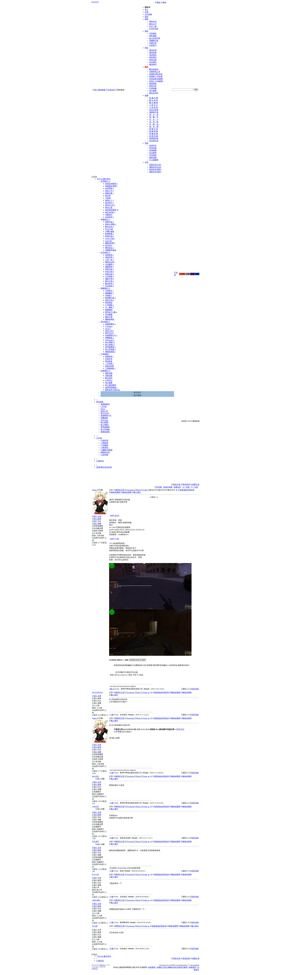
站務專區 (105, 371)
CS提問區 (104, 455)
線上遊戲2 (110, 344)
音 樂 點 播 (153, 134)
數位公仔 (153, 24)
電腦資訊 (105, 219)
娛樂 (146, 95)
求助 (146, 143)
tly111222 (95, 874)
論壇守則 (153, 146)
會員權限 (153, 150)
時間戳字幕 (153, 138)
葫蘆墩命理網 (111, 186)
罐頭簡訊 (153, 64)
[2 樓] (111, 773)
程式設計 (108, 245)
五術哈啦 (109, 217)
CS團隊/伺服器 (106, 450)
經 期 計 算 (153, 129)
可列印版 (158, 487)
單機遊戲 (109, 338)
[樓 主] (112, 689)
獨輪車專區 (109, 319)
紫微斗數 (109, 193)
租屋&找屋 (109, 366)
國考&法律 (110, 262)
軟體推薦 (109, 234)
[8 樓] (111, 949)
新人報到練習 (110, 385)
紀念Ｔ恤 (153, 26)
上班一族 (109, 260)
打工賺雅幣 (153, 160)
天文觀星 (109, 276)
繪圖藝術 (109, 293)
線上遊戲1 (110, 342)
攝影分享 (109, 279)
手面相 (108, 198)
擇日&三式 (110, 205)
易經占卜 (109, 200)
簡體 (197, 274)
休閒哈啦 (109, 255)
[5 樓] (111, 871)
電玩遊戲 (105, 322)
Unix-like (108, 241)
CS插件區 (104, 440)
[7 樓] (111, 922)
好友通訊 (153, 62)
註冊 (146, 12)
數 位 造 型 (153, 100)
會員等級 (153, 148)
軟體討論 (109, 236)
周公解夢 (153, 91)
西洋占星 (108, 207)
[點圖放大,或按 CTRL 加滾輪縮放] (150, 609)
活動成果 (108, 376)
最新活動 (153, 157)
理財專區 (108, 303)
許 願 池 (153, 124)
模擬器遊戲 (110, 352)
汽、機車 (109, 307)
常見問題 (153, 155)
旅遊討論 (109, 274)
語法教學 (153, 153)
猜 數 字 (153, 117)
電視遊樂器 (110, 347)
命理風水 (105, 181)
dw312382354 (97, 692)
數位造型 (108, 378)
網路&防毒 (110, 243)
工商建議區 (110, 368)
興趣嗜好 (105, 288)
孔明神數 (153, 88)
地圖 (192, 274)
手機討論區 (109, 231)
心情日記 (108, 380)
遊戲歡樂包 (110, 324)
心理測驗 (109, 305)
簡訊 (146, 48)
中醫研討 (108, 215)
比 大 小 (153, 119)
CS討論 (108, 326)
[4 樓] (111, 838)
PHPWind (102, 965)
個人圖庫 (108, 383)
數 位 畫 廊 (153, 103)
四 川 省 (153, 115)
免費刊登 (153, 43)
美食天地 (109, 300)
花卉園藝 (108, 314)
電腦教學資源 (110, 250)
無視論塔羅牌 (111, 210)
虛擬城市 (109, 356)
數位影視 (109, 283)
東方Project (109, 333)
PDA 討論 (109, 229)
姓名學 (108, 196)
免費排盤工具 (154, 72)
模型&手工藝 (111, 312)
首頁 (146, 162)
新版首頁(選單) (155, 169)
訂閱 (188, 274)
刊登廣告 (153, 33)
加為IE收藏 (167, 487)
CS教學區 (104, 448)
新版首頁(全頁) (155, 165)
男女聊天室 (153, 141)
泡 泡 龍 (153, 122)
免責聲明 (151, 967)
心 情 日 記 (153, 105)
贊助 (146, 19)
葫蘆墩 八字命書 (155, 76)
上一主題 (186, 487)
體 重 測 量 (153, 131)
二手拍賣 (109, 364)
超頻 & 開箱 (110, 224)
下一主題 (194, 487)
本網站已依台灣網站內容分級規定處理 (172, 967)
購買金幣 (153, 53)
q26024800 (96, 900)
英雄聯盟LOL (111, 335)
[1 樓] (111, 715)
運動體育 (109, 267)
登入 (146, 10)
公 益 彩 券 (153, 107)
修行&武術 (110, 212)
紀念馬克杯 (153, 29)
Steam (108, 329)
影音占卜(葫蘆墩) (156, 81)
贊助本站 (153, 21)
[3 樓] (111, 803)
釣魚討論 (109, 272)
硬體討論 (109, 222)
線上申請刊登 (154, 38)
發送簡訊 (153, 55)
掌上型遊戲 (110, 349)
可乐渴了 (95, 842)
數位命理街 (153, 93)
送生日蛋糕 (153, 110)
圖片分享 (109, 281)
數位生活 (109, 227)
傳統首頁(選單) (155, 172)
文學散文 (109, 291)
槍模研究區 (105, 452)
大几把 (95, 926)
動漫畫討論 (110, 298)
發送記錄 (153, 60)
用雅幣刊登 (153, 41)
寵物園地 (108, 310)
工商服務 (105, 354)
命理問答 (109, 188)
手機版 (182, 274)
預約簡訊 (153, 57)
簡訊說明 (153, 50)
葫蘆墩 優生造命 (155, 74)
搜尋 (146, 17)
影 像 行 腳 (153, 98)
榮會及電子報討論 (112, 390)
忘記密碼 (148, 14)
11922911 (95, 806)
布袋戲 (108, 295)
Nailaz (94, 490)
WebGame (109, 340)
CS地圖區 (104, 445)
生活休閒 (105, 252)
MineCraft (109, 331)
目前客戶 (153, 45)
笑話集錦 (109, 286)
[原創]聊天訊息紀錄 (104, 467)
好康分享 (108, 359)
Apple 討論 (110, 238)
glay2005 (95, 776)
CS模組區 (104, 443)
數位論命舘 (153, 69)
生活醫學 (109, 264)
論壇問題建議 (111, 387)
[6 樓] (111, 897)
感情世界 (109, 257)
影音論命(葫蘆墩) (156, 79)
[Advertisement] (187, 478)
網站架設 (109, 248)
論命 (146, 67)
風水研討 (109, 203)
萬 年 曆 (153, 126)
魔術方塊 (108, 317)
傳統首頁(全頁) (155, 167)
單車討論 (109, 269)
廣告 (146, 31)
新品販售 (108, 361)
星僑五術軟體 (111, 184)
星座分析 (153, 86)
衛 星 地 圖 (153, 136)
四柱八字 (109, 191)
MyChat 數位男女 (104, 179)
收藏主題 (177, 487)
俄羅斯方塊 (153, 112)
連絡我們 (192, 967)
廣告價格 (153, 36)
